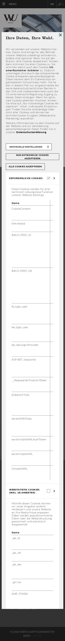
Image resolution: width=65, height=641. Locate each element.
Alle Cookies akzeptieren (25, 166)
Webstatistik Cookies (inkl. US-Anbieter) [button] (24, 491)
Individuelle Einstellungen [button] (25, 147)
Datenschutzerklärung (31, 132)
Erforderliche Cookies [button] (26, 178)
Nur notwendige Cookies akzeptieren (32, 157)
